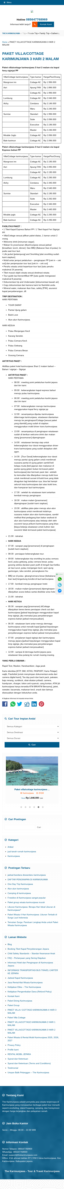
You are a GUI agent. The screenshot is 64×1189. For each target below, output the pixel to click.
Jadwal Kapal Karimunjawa (20, 978)
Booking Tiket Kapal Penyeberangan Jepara (28, 949)
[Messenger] (59, 591)
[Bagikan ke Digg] (27, 705)
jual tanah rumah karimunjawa (22, 851)
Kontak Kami (46, 24)
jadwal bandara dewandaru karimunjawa (27, 875)
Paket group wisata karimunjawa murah (26, 902)
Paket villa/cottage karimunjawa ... (32, 789)
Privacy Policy (14, 1045)
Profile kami (13, 1049)
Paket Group (13, 1005)
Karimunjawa (14, 856)
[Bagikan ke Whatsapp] (13, 705)
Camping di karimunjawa (19, 893)
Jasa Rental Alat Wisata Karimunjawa (25, 982)
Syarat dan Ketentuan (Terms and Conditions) (29, 1063)
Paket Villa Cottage (16, 1017)
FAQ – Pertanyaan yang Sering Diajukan (27, 958)
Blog (10, 944)
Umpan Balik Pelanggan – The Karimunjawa (28, 1072)
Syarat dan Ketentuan (18, 1059)
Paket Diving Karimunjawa (20, 1001)
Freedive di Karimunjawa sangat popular (27, 898)
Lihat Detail (34, 771)
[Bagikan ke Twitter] (20, 705)
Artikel (10, 847)
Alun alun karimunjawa (18, 888)
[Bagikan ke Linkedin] (35, 705)
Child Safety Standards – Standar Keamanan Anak (31, 953)
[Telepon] (59, 585)
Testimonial (13, 1068)
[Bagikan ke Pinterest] (42, 705)
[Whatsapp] (59, 579)
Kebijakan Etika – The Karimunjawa (24, 987)
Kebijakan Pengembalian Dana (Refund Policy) (30, 991)
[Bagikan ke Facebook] (5, 705)
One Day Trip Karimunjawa (20, 884)
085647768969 (36, 19)
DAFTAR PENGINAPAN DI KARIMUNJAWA (28, 879)
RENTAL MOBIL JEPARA (19, 1054)
